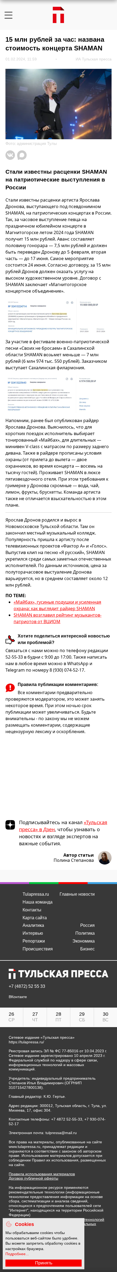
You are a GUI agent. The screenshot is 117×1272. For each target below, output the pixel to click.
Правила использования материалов (42, 1174)
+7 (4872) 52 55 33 (27, 986)
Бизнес (87, 949)
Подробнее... (17, 1254)
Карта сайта (35, 917)
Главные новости (77, 894)
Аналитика (33, 925)
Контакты (32, 910)
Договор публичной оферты (33, 1178)
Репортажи (34, 941)
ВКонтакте (18, 997)
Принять (43, 1263)
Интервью (33, 933)
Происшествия (38, 949)
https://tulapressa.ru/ (26, 1042)
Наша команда (38, 902)
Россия (87, 925)
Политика (85, 933)
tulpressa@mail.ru (61, 1133)
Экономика (83, 941)
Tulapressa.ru (36, 894)
